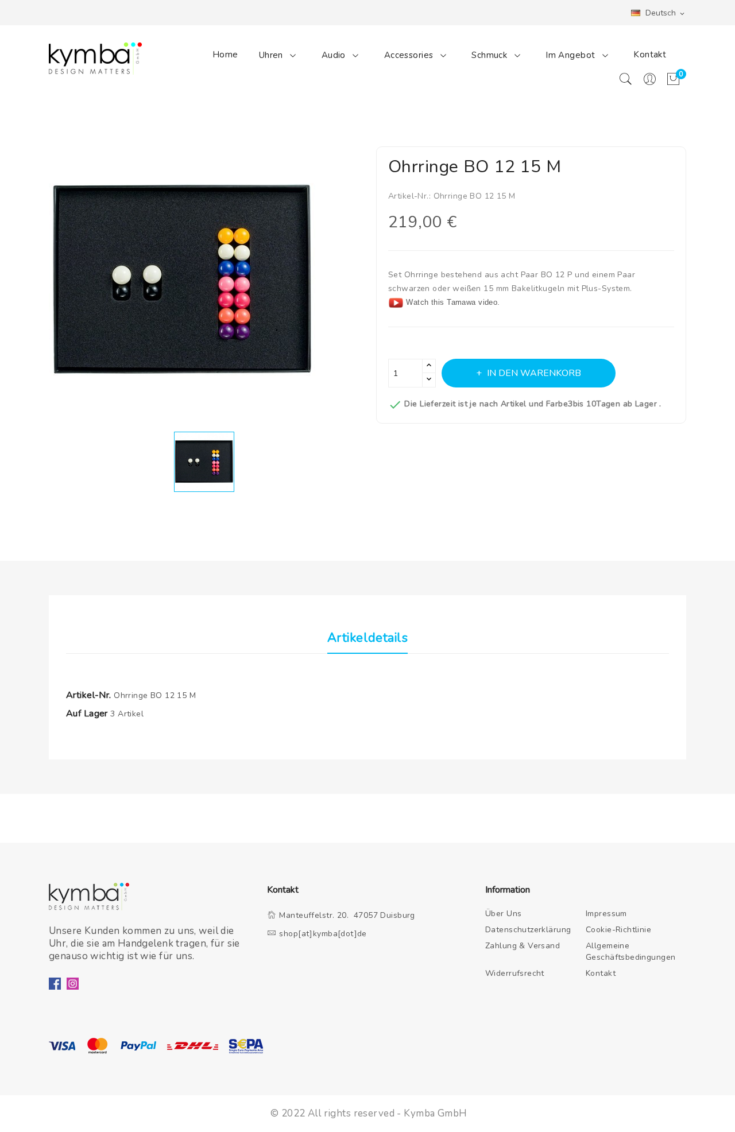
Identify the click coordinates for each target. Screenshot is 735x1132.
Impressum (606, 913)
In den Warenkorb (534, 373)
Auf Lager (87, 713)
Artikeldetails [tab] (367, 638)
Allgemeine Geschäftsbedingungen (631, 951)
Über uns (503, 913)
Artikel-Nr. (88, 695)
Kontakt (649, 54)
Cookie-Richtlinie (618, 929)
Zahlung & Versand (522, 945)
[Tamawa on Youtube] (396, 302)
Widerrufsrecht (514, 973)
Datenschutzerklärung (528, 929)
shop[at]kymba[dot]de (323, 933)
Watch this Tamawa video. (453, 302)
